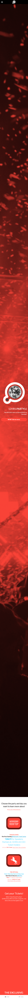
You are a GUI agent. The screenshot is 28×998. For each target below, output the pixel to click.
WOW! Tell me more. (14, 419)
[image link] (14, 2)
